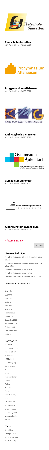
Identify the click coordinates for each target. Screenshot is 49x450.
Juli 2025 (8, 334)
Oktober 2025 (10, 327)
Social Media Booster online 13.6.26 (18, 273)
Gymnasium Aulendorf (18, 180)
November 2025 (11, 324)
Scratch (8, 398)
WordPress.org (10, 441)
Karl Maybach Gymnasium (21, 134)
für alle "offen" (10, 352)
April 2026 (9, 306)
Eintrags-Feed (10, 434)
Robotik (8, 388)
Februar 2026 (10, 313)
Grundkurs (9, 355)
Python (7, 384)
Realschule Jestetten (18, 42)
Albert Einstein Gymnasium (22, 226)
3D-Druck (8, 345)
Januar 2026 (9, 316)
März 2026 (9, 309)
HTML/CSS (9, 359)
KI (6, 370)
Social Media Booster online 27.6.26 (18, 270)
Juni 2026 (8, 299)
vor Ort (7, 420)
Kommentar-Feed (11, 437)
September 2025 (11, 331)
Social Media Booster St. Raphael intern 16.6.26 (23, 277)
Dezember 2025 (11, 320)
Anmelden (9, 430)
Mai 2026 (8, 302)
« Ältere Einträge (14, 240)
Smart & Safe (10, 402)
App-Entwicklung (11, 348)
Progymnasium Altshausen (21, 88)
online (7, 380)
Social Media (10, 405)
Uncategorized (10, 409)
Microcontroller (10, 377)
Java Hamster (10, 366)
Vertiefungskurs (11, 413)
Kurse (7, 373)
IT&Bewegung (10, 363)
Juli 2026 (8, 295)
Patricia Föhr (13, 45)
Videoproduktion (11, 416)
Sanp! (7, 391)
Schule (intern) (10, 395)
